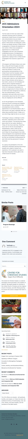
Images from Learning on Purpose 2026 (12, 356)
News (3, 21)
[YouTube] (16, 424)
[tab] (11, 231)
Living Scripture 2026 (10, 343)
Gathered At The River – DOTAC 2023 (7, 189)
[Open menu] (25, 3)
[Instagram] (14, 424)
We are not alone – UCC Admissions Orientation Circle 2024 (7, 168)
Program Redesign (9, 224)
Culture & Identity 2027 (11, 346)
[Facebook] (11, 424)
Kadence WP (19, 435)
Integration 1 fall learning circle (12, 335)
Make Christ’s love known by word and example (21, 190)
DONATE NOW (14, 295)
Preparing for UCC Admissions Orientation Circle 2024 (19, 168)
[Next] (24, 218)
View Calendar (5, 349)
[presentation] (14, 213)
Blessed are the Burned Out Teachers (11, 368)
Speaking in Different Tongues (9, 358)
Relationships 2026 (10, 339)
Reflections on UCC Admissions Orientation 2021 (7, 176)
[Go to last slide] (4, 218)
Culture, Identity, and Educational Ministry (12, 365)
